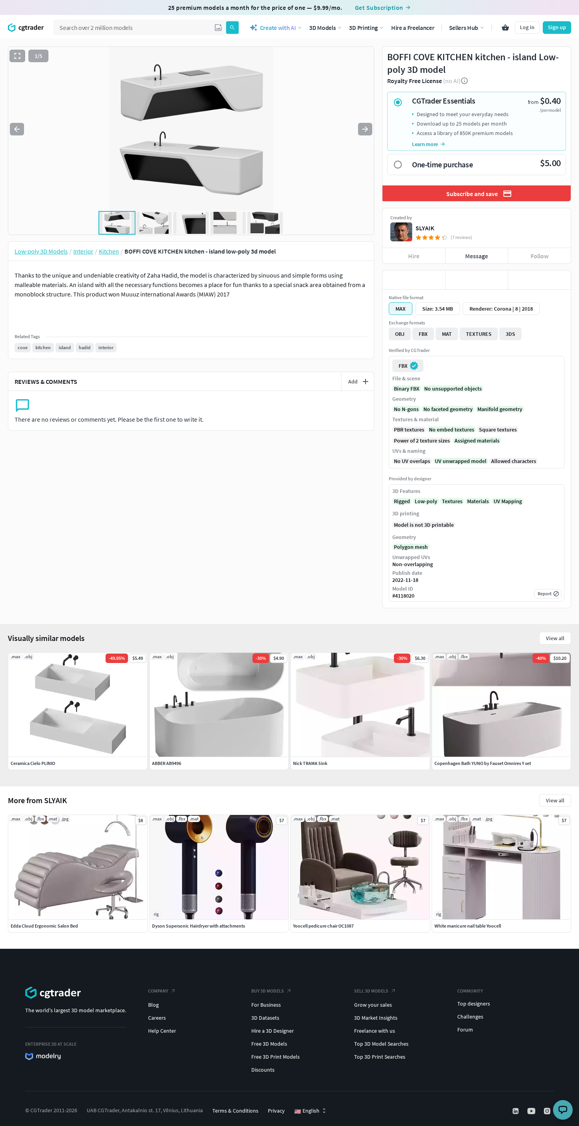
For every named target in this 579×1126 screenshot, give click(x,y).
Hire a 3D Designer (272, 1030)
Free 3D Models (269, 1043)
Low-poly (426, 501)
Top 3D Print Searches (379, 1056)
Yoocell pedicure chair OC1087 (323, 926)
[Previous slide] (17, 129)
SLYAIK (425, 228)
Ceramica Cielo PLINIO (33, 763)
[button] (218, 27)
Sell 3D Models (371, 991)
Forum (465, 1029)
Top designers (473, 1003)
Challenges (470, 1016)
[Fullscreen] (17, 56)
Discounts (263, 1069)
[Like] (413, 279)
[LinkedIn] (516, 1111)
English (306, 1111)
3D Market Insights (375, 1017)
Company (158, 991)
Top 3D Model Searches (381, 1043)
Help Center (162, 1030)
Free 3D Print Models (275, 1056)
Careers (157, 1017)
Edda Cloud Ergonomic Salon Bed (44, 926)
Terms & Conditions (235, 1110)
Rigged (402, 501)
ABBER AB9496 (166, 763)
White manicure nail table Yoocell (467, 926)
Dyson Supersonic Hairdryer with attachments (198, 926)
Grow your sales (373, 1004)
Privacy (276, 1110)
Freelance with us (374, 1030)
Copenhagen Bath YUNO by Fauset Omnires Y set (482, 763)
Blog (153, 1004)
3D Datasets (265, 1017)
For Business (266, 1004)
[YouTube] (532, 1111)
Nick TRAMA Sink (310, 763)
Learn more (425, 144)
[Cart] (505, 27)
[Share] (539, 279)
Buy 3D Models (267, 991)
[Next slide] (365, 129)
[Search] (232, 27)
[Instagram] (548, 1111)
